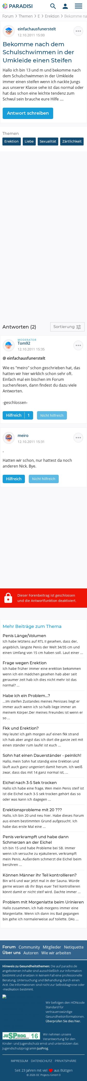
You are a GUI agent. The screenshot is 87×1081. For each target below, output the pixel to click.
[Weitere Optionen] (78, 31)
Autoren (30, 953)
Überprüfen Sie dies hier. (63, 1021)
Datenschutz (41, 1061)
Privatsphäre (65, 1061)
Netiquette (74, 947)
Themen (26, 16)
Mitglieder (52, 947)
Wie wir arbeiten (56, 953)
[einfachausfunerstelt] (10, 30)
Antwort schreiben (28, 113)
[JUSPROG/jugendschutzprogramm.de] (21, 1036)
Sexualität (48, 141)
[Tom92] (10, 345)
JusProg (42, 1048)
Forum (8, 16)
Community (29, 947)
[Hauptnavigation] (78, 6)
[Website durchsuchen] (53, 6)
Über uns (11, 952)
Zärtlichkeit (72, 141)
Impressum (19, 1061)
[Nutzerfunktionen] (65, 6)
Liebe (29, 141)
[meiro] (10, 437)
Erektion (52, 16)
